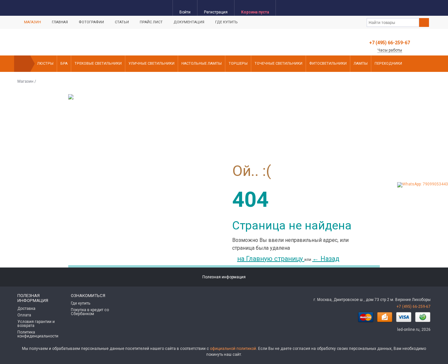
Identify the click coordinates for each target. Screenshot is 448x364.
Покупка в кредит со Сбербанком (90, 312)
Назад (325, 259)
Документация (188, 22)
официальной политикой (233, 348)
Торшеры (238, 63)
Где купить (226, 22)
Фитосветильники (328, 63)
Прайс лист (151, 22)
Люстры (45, 63)
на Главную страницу (270, 259)
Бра (64, 63)
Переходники (388, 63)
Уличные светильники (151, 63)
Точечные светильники (278, 63)
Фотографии (91, 22)
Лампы (361, 63)
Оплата (24, 315)
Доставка (26, 308)
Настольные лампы (201, 63)
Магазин (32, 22)
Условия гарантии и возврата (36, 323)
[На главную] (22, 63)
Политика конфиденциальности (37, 334)
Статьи (122, 22)
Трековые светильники (98, 63)
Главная (60, 22)
